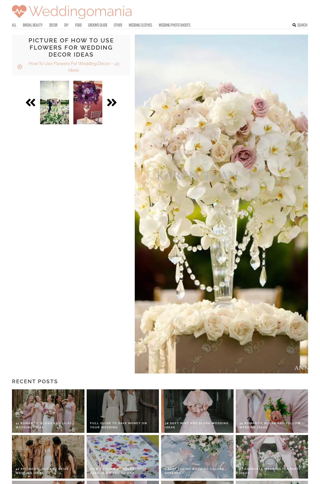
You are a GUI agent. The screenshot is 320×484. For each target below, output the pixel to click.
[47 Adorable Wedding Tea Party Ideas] (272, 457)
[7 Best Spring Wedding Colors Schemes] (197, 457)
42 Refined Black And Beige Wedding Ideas (42, 471)
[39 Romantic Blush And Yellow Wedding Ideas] (272, 411)
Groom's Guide (97, 25)
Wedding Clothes (140, 25)
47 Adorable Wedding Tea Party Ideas (270, 471)
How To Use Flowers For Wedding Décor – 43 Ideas (73, 67)
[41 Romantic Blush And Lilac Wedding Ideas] (48, 411)
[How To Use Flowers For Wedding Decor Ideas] (54, 102)
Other (118, 25)
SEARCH (302, 25)
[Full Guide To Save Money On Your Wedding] (123, 411)
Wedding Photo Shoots (174, 25)
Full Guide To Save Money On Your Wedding (118, 425)
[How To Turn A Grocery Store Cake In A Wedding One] (123, 457)
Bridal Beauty (33, 25)
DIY (66, 25)
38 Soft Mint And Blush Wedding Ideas (197, 425)
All (14, 25)
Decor (53, 25)
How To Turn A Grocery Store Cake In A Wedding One (120, 471)
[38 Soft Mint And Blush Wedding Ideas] (197, 411)
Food (78, 25)
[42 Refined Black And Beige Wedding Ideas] (48, 457)
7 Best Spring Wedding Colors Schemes (194, 471)
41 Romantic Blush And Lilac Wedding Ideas (44, 425)
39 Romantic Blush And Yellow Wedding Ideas (270, 425)
